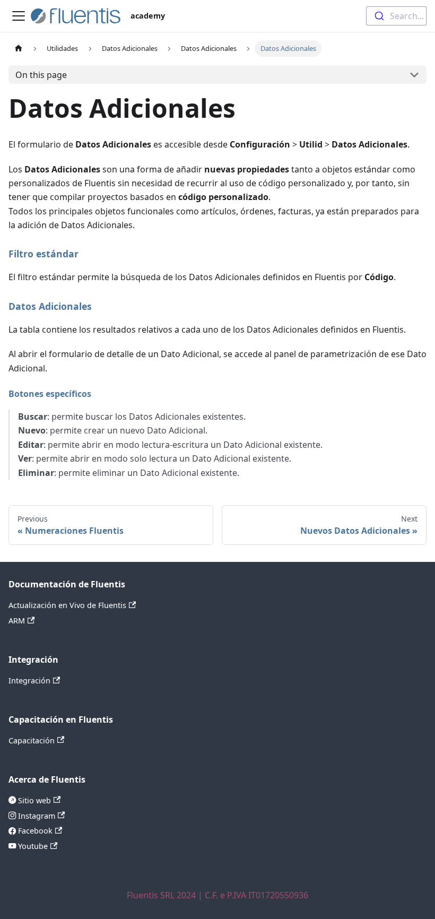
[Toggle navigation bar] (19, 16)
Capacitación (31, 740)
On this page (41, 75)
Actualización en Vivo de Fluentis (67, 605)
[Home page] (18, 48)
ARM (16, 620)
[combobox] (396, 15)
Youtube (32, 846)
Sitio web (33, 800)
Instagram (35, 816)
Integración (29, 680)
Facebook (34, 831)
